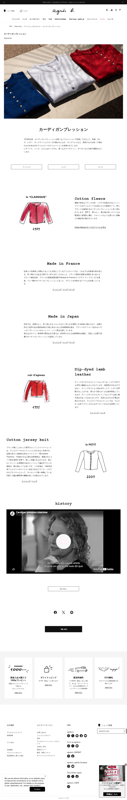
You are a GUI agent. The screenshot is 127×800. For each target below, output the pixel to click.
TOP (10, 26)
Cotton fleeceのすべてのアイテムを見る (90, 227)
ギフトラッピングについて (46, 755)
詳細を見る (18, 693)
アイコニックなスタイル (32, 26)
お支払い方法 (41, 746)
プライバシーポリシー (14, 752)
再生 (63, 541)
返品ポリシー (41, 749)
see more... (63, 589)
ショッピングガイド (43, 735)
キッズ (100, 167)
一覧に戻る (63, 629)
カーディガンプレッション (52, 26)
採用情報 (10, 735)
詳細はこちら (112, 794)
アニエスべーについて (14, 732)
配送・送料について (43, 752)
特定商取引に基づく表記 (15, 755)
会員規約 (10, 750)
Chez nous (18, 26)
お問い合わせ (41, 732)
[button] (107, 10)
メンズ (63, 167)
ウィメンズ (26, 167)
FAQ (38, 738)
